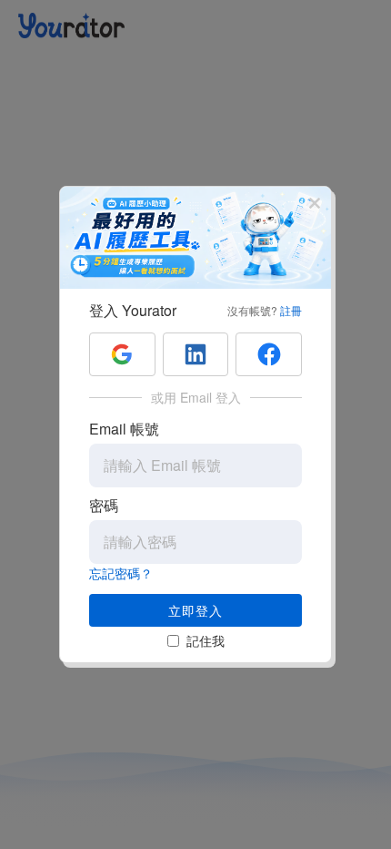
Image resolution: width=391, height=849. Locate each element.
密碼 (103, 505)
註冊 (291, 310)
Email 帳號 (124, 428)
